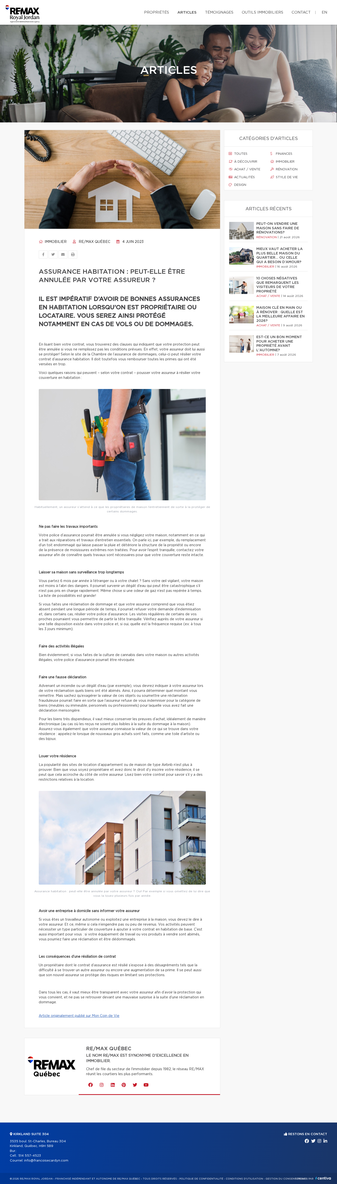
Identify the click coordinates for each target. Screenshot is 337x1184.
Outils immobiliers (262, 12)
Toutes (240, 153)
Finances (283, 153)
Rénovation (286, 169)
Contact (301, 12)
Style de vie (286, 177)
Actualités (244, 177)
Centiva (323, 1178)
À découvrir (245, 161)
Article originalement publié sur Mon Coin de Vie (79, 1016)
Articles (187, 12)
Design (239, 185)
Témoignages (219, 12)
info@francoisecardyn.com (46, 1160)
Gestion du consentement (285, 1179)
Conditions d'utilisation (244, 1179)
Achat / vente (246, 169)
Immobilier (55, 242)
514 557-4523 (29, 1155)
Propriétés (156, 12)
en (324, 12)
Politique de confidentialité (201, 1179)
